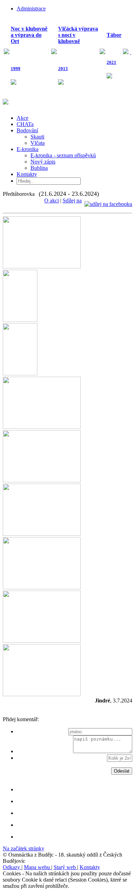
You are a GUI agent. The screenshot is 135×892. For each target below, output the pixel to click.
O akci (51, 200)
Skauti (37, 137)
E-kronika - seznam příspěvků (63, 155)
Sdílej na (72, 200)
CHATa (25, 124)
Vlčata (37, 143)
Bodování (27, 130)
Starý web (65, 867)
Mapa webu (37, 867)
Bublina (39, 168)
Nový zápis (42, 162)
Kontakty (27, 174)
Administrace (31, 8)
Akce (22, 118)
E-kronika (27, 149)
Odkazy (12, 867)
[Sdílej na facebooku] (108, 200)
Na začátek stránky (23, 848)
